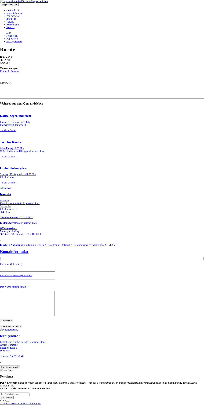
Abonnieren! (6, 397)
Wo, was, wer (13, 16)
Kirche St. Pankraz (9, 71)
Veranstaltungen (14, 13)
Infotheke (11, 18)
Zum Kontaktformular (11, 326)
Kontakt (10, 27)
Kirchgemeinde (14, 41)
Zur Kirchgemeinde (10, 367)
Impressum (17, 400)
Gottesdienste (13, 10)
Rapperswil (12, 38)
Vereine (10, 21)
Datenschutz (31, 400)
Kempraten (12, 35)
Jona (8, 32)
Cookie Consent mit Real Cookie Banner (20, 403)
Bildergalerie (12, 24)
